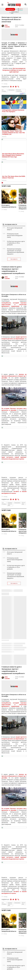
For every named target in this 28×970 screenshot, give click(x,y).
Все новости (14, 259)
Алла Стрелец (7, 25)
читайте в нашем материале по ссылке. (14, 492)
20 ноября (4, 503)
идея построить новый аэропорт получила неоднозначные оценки (14, 458)
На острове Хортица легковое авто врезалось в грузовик (14, 409)
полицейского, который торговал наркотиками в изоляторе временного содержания (14, 304)
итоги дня (23, 503)
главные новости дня (10, 504)
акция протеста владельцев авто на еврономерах (14, 337)
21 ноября (4, 90)
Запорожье (11, 90)
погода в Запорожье (19, 90)
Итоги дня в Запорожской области (9, 206)
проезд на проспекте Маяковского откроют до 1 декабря (14, 376)
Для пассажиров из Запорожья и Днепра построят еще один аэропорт (14, 70)
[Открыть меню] (2, 5)
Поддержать (10, 9)
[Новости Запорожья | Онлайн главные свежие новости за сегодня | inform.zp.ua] (14, 4)
